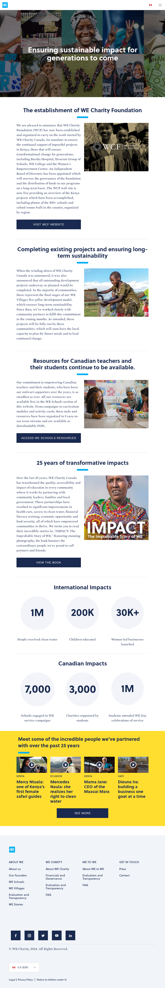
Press (122, 869)
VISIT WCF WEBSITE (48, 224)
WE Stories (16, 904)
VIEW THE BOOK (48, 562)
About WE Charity (57, 869)
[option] (150, 5)
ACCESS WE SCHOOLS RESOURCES (48, 438)
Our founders (18, 875)
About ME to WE (93, 869)
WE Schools (16, 882)
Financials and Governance (55, 877)
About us (15, 869)
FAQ (48, 895)
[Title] (16, 936)
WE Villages (16, 888)
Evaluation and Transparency (19, 896)
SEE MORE (82, 813)
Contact (124, 875)
